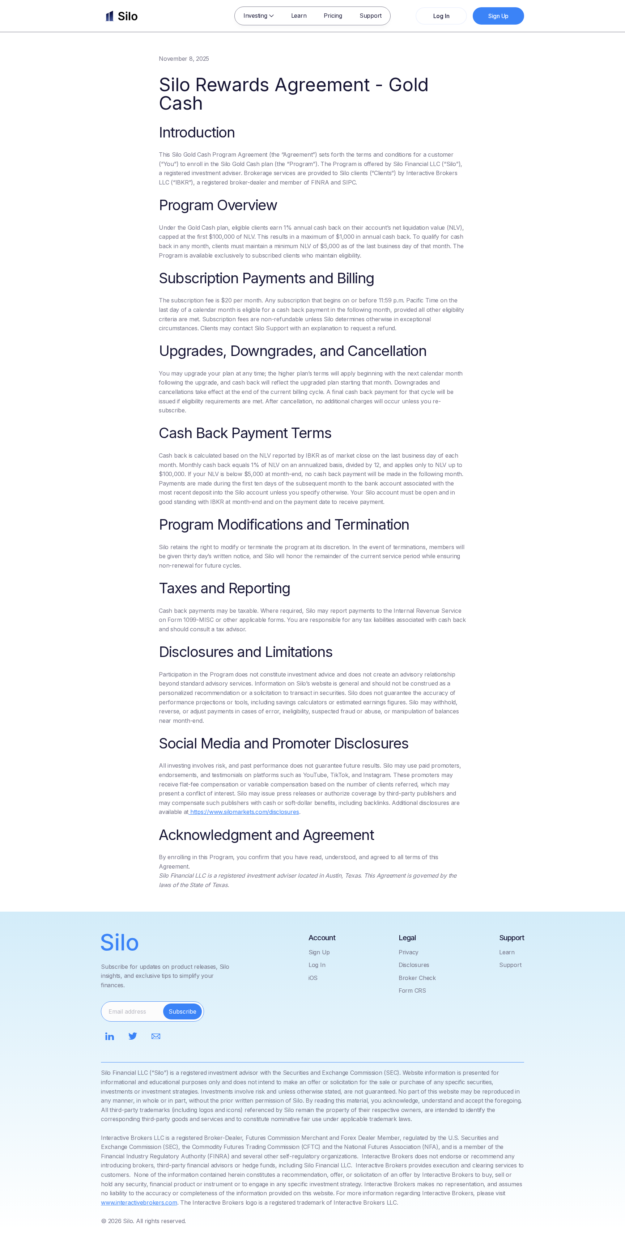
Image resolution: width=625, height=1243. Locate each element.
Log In (317, 964)
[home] (121, 16)
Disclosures (414, 964)
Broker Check (417, 977)
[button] (258, 16)
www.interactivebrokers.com (139, 1202)
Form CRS (412, 990)
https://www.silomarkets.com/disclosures (243, 811)
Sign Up (319, 952)
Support (371, 15)
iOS (313, 977)
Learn (299, 15)
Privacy (408, 952)
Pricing (333, 15)
